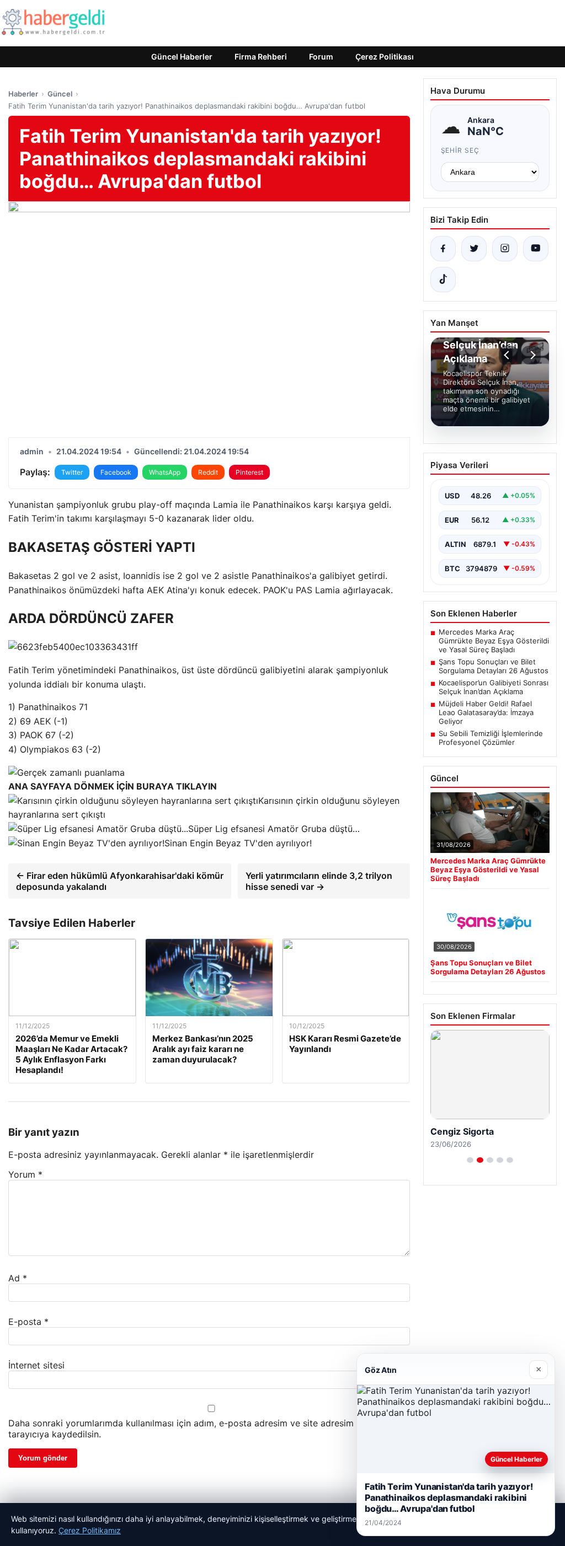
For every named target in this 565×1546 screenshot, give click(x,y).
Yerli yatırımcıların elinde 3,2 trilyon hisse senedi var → (319, 881)
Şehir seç (460, 150)
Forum (321, 56)
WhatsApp (164, 472)
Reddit (208, 472)
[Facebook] (443, 248)
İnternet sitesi (36, 1365)
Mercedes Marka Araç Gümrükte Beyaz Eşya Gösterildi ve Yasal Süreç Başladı (494, 640)
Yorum (25, 1174)
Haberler (23, 93)
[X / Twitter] (474, 248)
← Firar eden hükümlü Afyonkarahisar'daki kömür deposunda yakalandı (119, 881)
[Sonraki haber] (531, 355)
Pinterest (249, 472)
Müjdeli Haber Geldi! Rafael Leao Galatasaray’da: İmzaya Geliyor (486, 712)
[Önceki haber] (508, 355)
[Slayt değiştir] (470, 1160)
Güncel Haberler (181, 56)
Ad (17, 1278)
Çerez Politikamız (89, 1530)
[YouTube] (535, 248)
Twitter (72, 472)
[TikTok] (443, 279)
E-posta (28, 1321)
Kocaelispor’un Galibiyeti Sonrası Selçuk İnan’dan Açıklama (493, 687)
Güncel (59, 93)
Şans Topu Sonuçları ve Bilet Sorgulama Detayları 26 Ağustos (493, 666)
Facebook (115, 472)
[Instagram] (505, 248)
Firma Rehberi (260, 56)
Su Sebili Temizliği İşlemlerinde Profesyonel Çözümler (491, 738)
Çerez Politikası (384, 56)
